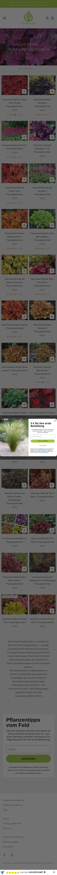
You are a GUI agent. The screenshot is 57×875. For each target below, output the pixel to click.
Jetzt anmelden (43, 441)
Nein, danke (42, 445)
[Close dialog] (55, 420)
